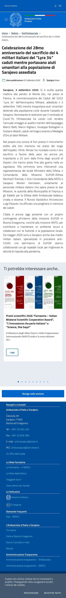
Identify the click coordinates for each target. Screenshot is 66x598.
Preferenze (31, 593)
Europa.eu (16, 504)
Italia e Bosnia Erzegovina (19, 536)
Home (5, 33)
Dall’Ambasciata (30, 33)
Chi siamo (11, 530)
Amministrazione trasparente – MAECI (26, 565)
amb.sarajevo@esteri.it (26, 441)
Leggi (14, 352)
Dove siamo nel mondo (17, 485)
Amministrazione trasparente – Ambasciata (28, 559)
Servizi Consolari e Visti (17, 542)
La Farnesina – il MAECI (18, 467)
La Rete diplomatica (16, 473)
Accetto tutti (52, 593)
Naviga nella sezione (33, 394)
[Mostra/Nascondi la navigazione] (6, 19)
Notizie (14, 33)
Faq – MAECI (12, 516)
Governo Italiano (11, 5)
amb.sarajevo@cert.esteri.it (25, 447)
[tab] (18, 381)
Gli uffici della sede (15, 453)
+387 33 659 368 (20, 435)
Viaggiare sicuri (13, 479)
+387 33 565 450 (20, 429)
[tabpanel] (33, 327)
